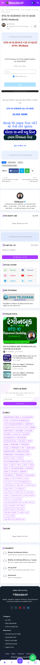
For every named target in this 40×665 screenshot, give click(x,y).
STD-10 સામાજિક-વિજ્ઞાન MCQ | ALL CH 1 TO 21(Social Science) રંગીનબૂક (24, 357)
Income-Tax (16, 434)
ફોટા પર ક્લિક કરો (20, 146)
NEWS (30, 441)
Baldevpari (19, 201)
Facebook (15, 171)
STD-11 (13, 458)
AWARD (32, 427)
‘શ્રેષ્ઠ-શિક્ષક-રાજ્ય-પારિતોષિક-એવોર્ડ (14, 519)
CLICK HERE (20, 114)
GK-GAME (29, 431)
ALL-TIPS (8, 620)
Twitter (21, 170)
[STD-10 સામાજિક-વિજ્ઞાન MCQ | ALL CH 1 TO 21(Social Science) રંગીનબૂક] (7, 357)
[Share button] (32, 170)
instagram (13, 275)
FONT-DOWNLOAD (11, 627)
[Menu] (3, 3)
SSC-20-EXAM (19, 455)
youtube (6, 478)
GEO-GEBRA (19, 431)
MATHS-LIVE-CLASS (10, 441)
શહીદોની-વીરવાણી (9, 509)
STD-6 (19, 465)
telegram (13, 281)
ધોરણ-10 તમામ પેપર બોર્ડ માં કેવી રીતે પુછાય (20, 125)
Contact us (21, 654)
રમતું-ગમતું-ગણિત (16, 499)
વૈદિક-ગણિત (21, 506)
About (13, 654)
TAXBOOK (23, 472)
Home (7, 654)
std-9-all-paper (30, 475)
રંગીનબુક (6, 499)
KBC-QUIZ (26, 434)
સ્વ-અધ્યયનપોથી (9, 516)
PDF (23, 448)
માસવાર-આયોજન (29, 495)
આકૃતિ (26, 478)
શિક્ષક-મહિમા (20, 509)
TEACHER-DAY (8, 475)
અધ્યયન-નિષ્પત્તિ (16, 478)
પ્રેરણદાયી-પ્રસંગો (16, 495)
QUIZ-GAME (11, 162)
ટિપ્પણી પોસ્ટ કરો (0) (20, 257)
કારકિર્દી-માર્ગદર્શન (9, 485)
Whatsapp (27, 170)
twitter (30, 281)
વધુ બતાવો (35, 216)
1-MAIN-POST (29, 424)
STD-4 (6, 465)
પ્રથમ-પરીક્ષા (29, 492)
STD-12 (20, 458)
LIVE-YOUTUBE (21, 438)
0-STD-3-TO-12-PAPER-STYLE (20, 421)
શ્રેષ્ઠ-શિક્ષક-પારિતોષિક (10, 513)
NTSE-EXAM (25, 444)
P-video (6, 448)
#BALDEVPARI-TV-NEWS (11, 417)
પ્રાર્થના (6, 495)
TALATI (6, 472)
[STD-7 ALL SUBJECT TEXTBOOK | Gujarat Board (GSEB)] (7, 366)
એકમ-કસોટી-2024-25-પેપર (22, 482)
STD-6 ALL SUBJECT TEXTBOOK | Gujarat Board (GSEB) (23, 374)
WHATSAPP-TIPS (10, 637)
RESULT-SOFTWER (23, 451)
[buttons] (11, 607)
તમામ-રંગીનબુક (8, 492)
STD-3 (30, 461)
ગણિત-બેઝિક (20, 485)
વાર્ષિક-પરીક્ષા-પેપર (29, 502)
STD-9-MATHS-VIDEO (17, 468)
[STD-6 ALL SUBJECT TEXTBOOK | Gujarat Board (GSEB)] (7, 374)
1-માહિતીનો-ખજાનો (9, 427)
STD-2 (23, 461)
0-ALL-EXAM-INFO (27, 417)
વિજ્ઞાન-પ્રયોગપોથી (9, 506)
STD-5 (12, 465)
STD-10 (20, 162)
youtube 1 (30, 275)
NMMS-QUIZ (14, 444)
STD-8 (32, 465)
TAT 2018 (14, 472)
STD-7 (25, 465)
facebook (30, 270)
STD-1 (28, 455)
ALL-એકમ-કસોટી (22, 427)
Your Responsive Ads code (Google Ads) (20, 37)
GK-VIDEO (7, 434)
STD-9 (6, 468)
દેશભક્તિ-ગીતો (19, 492)
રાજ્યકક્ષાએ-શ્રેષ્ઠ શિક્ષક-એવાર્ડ (13, 502)
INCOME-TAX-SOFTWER (13, 634)
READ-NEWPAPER (10, 623)
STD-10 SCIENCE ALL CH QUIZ (20, 108)
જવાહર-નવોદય (8, 489)
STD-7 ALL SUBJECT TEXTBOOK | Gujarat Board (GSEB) (23, 365)
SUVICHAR (29, 468)
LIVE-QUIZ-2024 (9, 438)
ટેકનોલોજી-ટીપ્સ (20, 489)
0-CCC (6, 421)
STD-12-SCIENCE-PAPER (11, 461)
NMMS (6, 444)
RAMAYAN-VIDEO (9, 451)
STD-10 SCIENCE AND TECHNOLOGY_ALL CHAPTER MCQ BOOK (19, 348)
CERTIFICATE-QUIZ (11, 644)
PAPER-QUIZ (15, 448)
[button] (33, 3)
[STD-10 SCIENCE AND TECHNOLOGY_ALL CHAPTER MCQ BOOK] (20, 330)
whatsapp (13, 270)
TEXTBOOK (19, 475)
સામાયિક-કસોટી (23, 513)
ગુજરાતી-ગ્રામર (31, 485)
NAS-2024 (22, 441)
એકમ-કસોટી (7, 482)
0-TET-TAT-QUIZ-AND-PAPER (13, 424)
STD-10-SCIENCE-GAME (12, 10)
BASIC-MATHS (8, 431)
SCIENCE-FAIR (8, 455)
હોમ (3, 10)
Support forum (9, 647)
